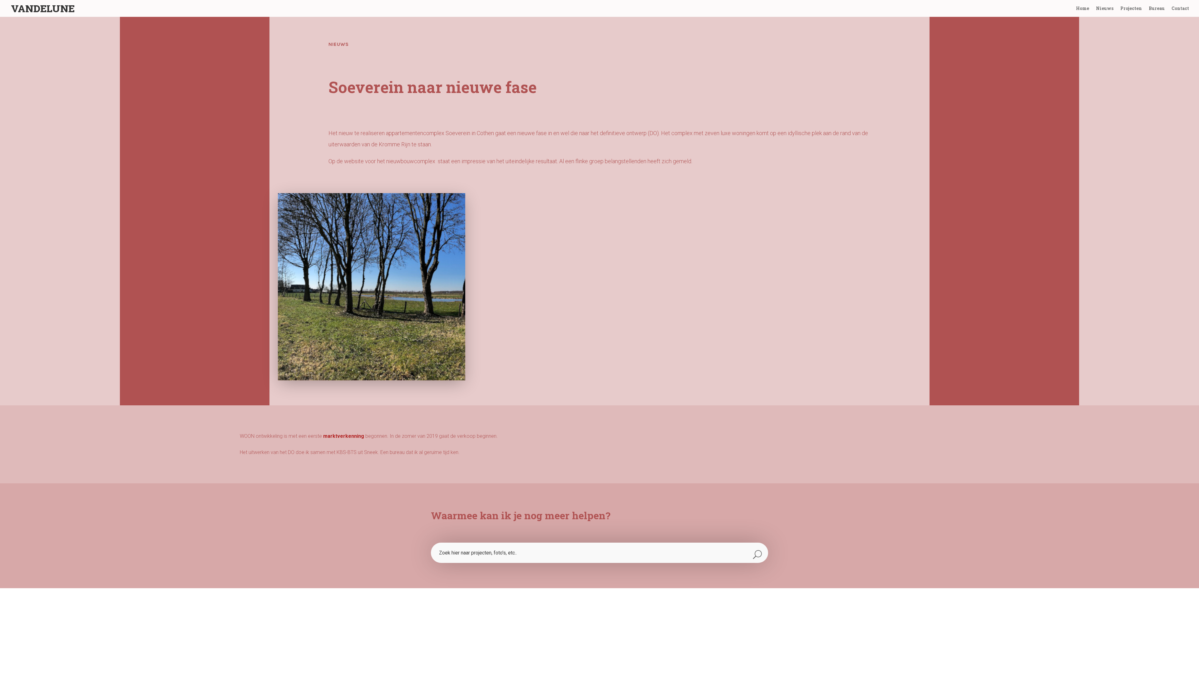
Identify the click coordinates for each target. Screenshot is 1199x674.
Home (1082, 8)
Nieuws (1104, 8)
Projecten (1131, 8)
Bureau (1157, 8)
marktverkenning (343, 436)
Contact (1180, 8)
